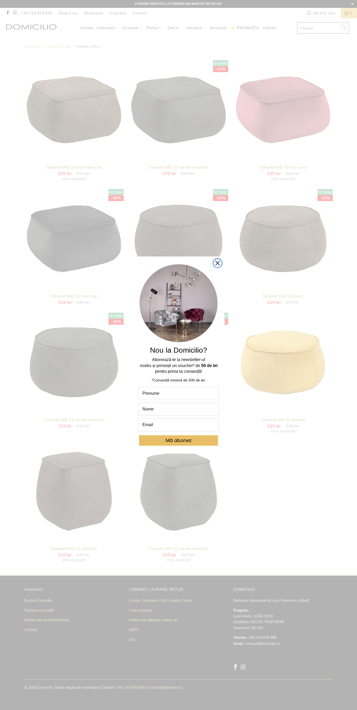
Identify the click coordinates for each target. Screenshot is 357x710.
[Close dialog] (217, 263)
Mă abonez (179, 440)
